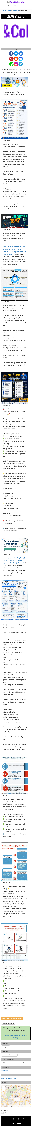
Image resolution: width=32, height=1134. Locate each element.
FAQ (12, 1123)
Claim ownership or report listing (12, 1018)
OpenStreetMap (21, 1106)
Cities (15, 5)
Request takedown (8, 1023)
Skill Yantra (17, 1100)
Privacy (24, 1119)
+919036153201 (6, 1070)
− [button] (3, 1090)
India (9, 11)
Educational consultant (9, 1055)
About (7, 1119)
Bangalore (15, 11)
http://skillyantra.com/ (8, 1078)
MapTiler (15, 1106)
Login (19, 1123)
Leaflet (9, 1106)
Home (9, 5)
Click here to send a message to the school (13, 1063)
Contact (16, 1119)
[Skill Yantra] (16, 1096)
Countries (22, 5)
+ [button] (3, 1087)
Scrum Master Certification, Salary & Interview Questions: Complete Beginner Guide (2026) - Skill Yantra (14, 560)
